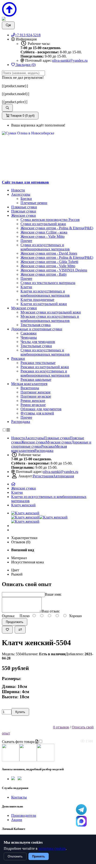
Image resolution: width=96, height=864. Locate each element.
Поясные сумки (23, 211)
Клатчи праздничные (37, 300)
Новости (18, 190)
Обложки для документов (41, 409)
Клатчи (26, 287)
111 (81, 821)
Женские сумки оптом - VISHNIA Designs (54, 270)
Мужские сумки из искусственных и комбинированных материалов (50, 318)
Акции (16, 820)
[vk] (19, 779)
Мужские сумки (24, 308)
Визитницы (30, 388)
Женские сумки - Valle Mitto (43, 236)
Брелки (26, 199)
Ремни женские (33, 401)
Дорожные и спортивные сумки (36, 329)
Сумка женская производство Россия (50, 220)
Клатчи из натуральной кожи (44, 304)
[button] (7, 108)
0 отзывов (61, 727)
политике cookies (52, 848)
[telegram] (13, 779)
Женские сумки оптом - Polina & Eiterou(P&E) (57, 228)
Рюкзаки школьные (36, 380)
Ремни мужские (33, 405)
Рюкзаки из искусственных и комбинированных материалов (45, 373)
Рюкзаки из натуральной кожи (45, 367)
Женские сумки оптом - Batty (44, 274)
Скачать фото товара (18, 742)
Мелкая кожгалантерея (29, 384)
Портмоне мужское (36, 396)
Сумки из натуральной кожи (43, 224)
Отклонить (15, 856)
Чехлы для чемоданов (38, 342)
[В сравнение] (20, 630)
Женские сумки (23, 215)
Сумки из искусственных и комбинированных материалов (45, 247)
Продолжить (14, 622)
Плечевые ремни (34, 203)
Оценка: (8, 616)
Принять (38, 856)
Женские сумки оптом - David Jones (49, 253)
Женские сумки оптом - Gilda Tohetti (49, 262)
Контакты (19, 797)
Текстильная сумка (36, 325)
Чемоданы (29, 337)
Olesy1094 (81, 809)
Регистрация (43, 476)
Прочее (26, 241)
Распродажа (20, 422)
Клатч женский (23, 505)
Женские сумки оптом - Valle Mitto (48, 266)
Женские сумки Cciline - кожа (44, 232)
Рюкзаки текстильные (38, 363)
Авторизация (63, 476)
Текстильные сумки (36, 346)
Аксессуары (20, 194)
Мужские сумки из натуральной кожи (51, 312)
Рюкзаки (18, 358)
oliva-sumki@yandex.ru (70, 60)
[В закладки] (7, 630)
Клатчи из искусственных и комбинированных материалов (45, 293)
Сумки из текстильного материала (48, 283)
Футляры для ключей (37, 413)
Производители (23, 815)
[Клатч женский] (25, 513)
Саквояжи (29, 333)
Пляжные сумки (24, 207)
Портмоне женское (36, 392)
